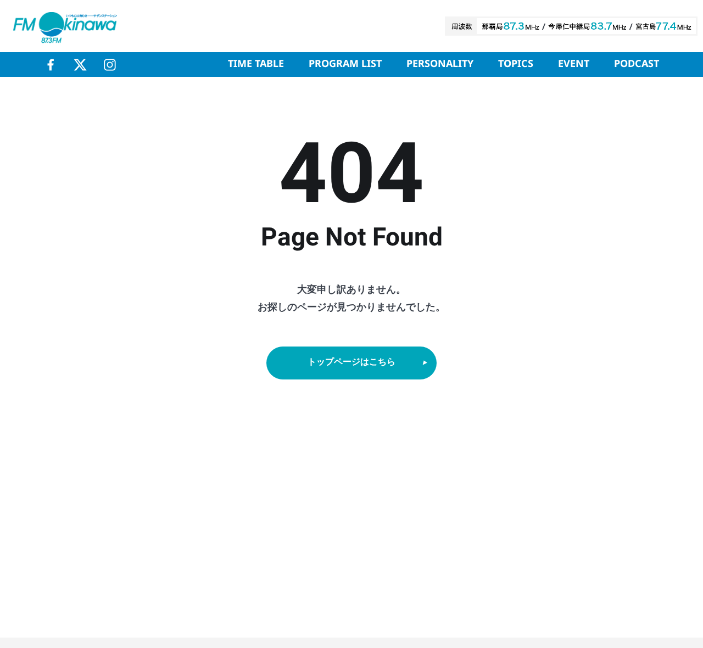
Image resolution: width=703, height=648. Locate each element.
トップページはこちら (351, 362)
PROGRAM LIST (345, 64)
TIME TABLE (256, 64)
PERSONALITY (439, 64)
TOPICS (515, 64)
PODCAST (636, 64)
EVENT (573, 64)
